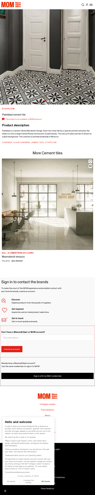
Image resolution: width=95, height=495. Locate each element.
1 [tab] (44, 101)
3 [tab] (51, 101)
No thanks (11, 481)
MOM (11, 4)
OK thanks (45, 481)
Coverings (7, 142)
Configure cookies (47, 404)
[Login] (87, 5)
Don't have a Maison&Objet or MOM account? (23, 332)
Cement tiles (37, 142)
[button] (5, 491)
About (47, 415)
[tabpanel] (47, 56)
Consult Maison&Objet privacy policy (17, 472)
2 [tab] (48, 101)
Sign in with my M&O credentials (47, 376)
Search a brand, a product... (83, 4)
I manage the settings (28, 481)
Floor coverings (21, 142)
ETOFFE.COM (50, 142)
